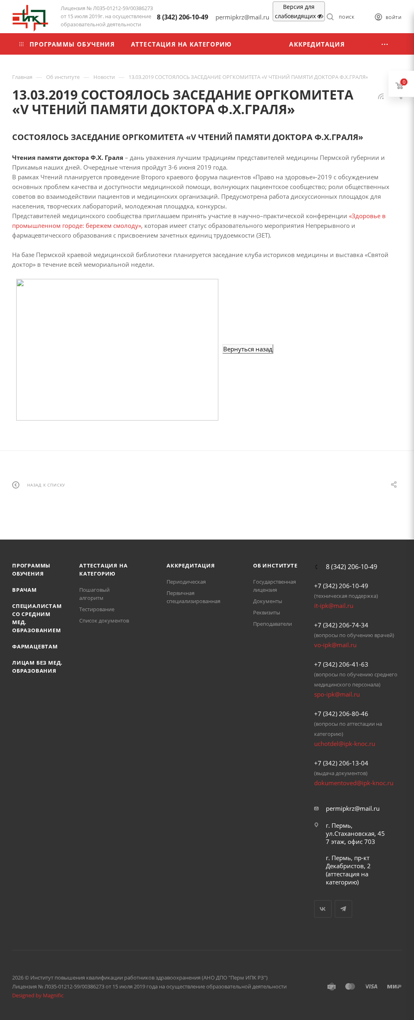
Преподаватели (272, 623)
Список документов (104, 620)
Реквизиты (266, 612)
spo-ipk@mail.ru (337, 694)
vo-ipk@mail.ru (335, 645)
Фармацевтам (35, 646)
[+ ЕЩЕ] (385, 44)
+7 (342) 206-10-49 (341, 586)
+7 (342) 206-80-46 (341, 714)
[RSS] (381, 96)
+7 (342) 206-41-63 (341, 664)
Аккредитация (191, 565)
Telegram (343, 909)
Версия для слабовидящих (296, 11)
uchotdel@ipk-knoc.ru (344, 744)
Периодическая (186, 581)
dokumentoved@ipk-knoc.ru (353, 783)
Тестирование (96, 609)
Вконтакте (323, 909)
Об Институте (275, 565)
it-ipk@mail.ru (333, 605)
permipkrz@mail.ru (353, 808)
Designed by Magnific (37, 995)
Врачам (24, 589)
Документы (267, 601)
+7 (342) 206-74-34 (341, 625)
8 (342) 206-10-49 (182, 17)
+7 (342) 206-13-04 (341, 763)
